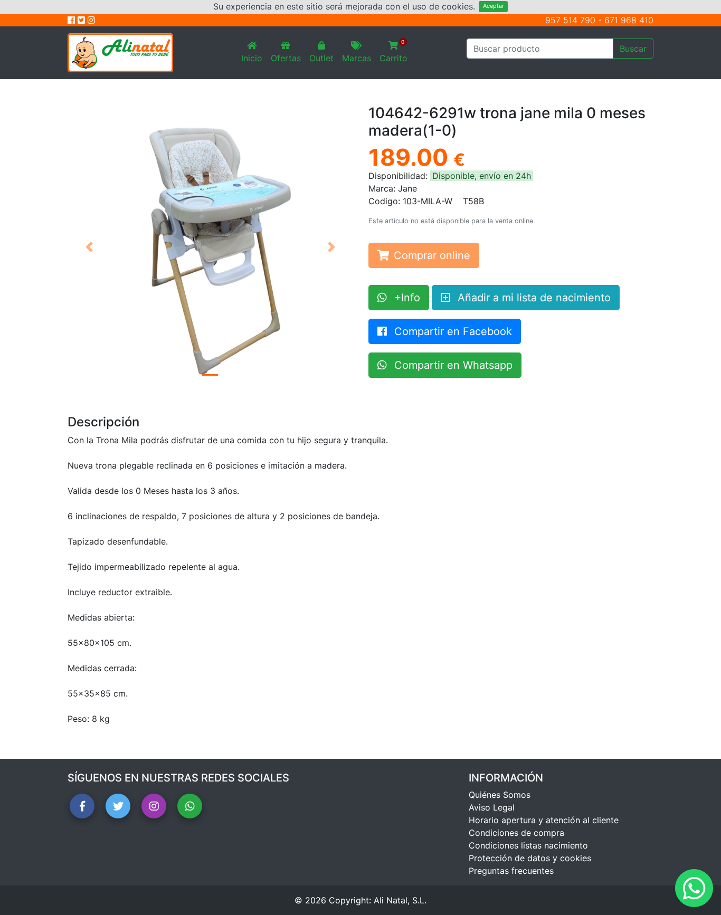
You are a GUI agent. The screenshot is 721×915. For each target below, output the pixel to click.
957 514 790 (570, 20)
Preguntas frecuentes (511, 870)
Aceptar (493, 6)
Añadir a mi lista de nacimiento (532, 297)
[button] (89, 246)
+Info (405, 297)
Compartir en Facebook (451, 331)
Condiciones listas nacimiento (528, 845)
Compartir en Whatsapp (452, 365)
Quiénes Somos (499, 794)
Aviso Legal (492, 807)
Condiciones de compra (516, 832)
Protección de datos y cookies (530, 858)
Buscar (633, 48)
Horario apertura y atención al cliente (544, 820)
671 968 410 (628, 20)
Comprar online (432, 255)
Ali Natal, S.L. (400, 900)
